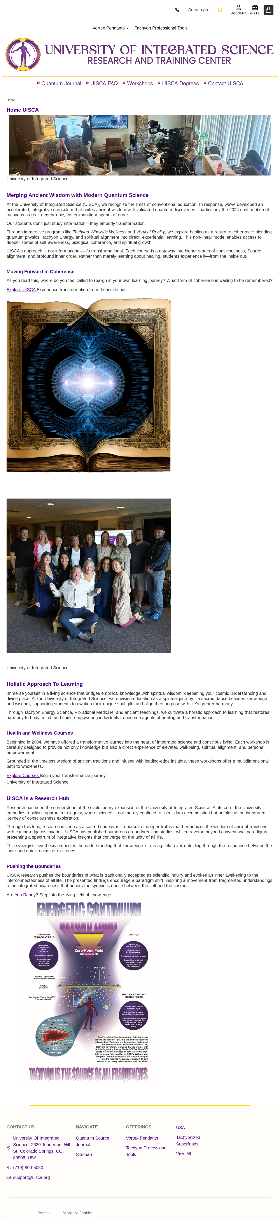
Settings (20, 1212)
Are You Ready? (23, 894)
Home (11, 100)
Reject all (45, 1212)
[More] (126, 28)
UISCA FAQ (104, 83)
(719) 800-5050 (28, 1167)
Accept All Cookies (78, 1212)
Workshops (140, 83)
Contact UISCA (225, 83)
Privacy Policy (28, 1203)
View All (183, 1153)
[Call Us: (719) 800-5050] (177, 10)
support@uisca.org (31, 1177)
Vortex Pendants (109, 28)
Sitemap (84, 1154)
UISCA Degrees (180, 83)
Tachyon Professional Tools (161, 28)
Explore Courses (23, 775)
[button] (140, 54)
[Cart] (268, 10)
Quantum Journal (61, 83)
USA (180, 1127)
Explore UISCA (22, 289)
